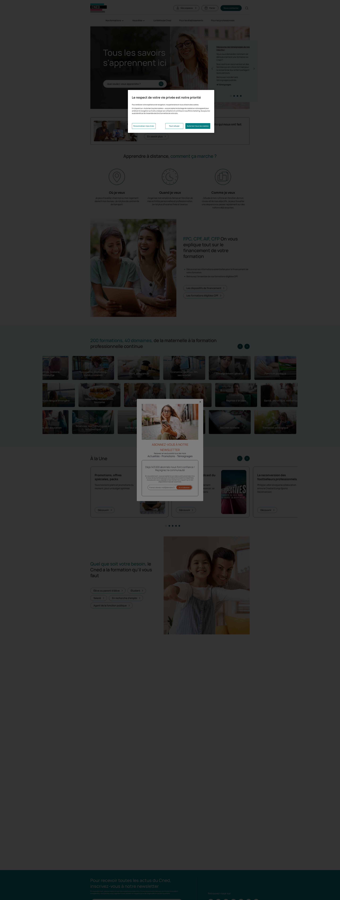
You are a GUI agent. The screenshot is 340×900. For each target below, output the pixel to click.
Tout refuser (174, 126)
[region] (171, 111)
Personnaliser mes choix (143, 126)
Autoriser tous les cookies (198, 126)
